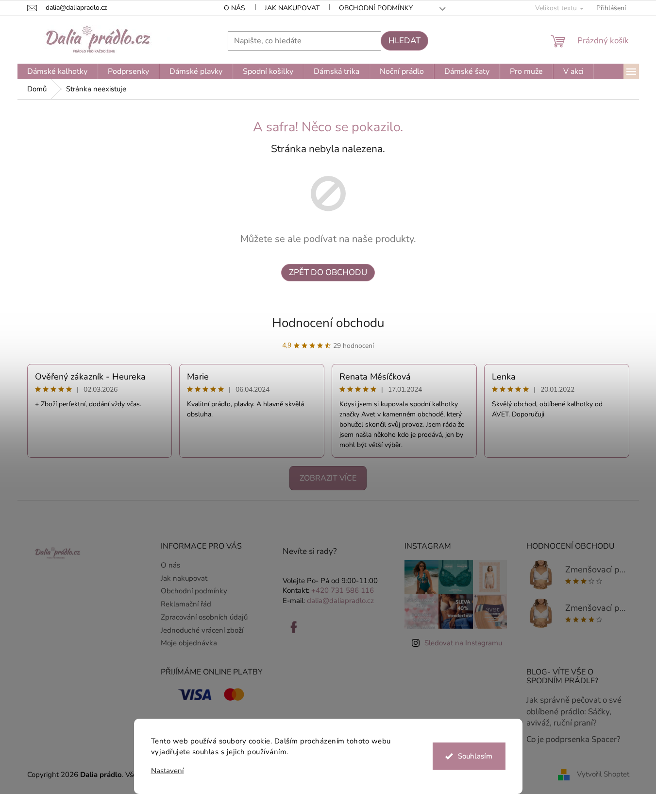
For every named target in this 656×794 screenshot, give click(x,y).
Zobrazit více (328, 478)
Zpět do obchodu (328, 272)
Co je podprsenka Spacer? (573, 739)
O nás (234, 8)
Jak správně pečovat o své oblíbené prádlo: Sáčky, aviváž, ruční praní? (574, 711)
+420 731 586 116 (342, 590)
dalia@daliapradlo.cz (340, 600)
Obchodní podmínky (376, 8)
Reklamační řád (186, 604)
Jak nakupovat (292, 8)
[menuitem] (57, 71)
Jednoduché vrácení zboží (202, 630)
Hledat (404, 40)
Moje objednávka (189, 643)
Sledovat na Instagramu (463, 643)
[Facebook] (294, 627)
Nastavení (167, 771)
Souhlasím (475, 756)
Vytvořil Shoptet (603, 774)
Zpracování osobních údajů (204, 617)
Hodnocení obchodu (328, 322)
